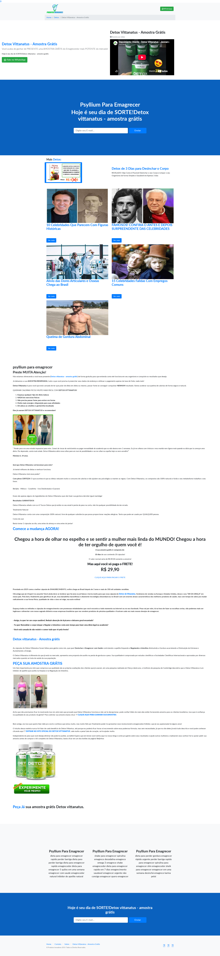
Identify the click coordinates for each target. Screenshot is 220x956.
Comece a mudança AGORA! (36, 529)
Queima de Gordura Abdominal (68, 336)
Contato (58, 944)
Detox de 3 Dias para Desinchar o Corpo (140, 168)
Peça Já (19, 807)
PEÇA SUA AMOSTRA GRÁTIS (37, 663)
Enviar (138, 130)
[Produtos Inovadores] (55, 9)
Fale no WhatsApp (15, 60)
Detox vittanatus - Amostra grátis (36, 639)
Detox (56, 17)
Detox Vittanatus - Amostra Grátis (29, 44)
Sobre (67, 944)
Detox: (57, 159)
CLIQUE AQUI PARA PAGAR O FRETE (110, 577)
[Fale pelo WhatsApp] (1, 1)
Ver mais (51, 240)
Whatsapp (168, 9)
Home (49, 17)
